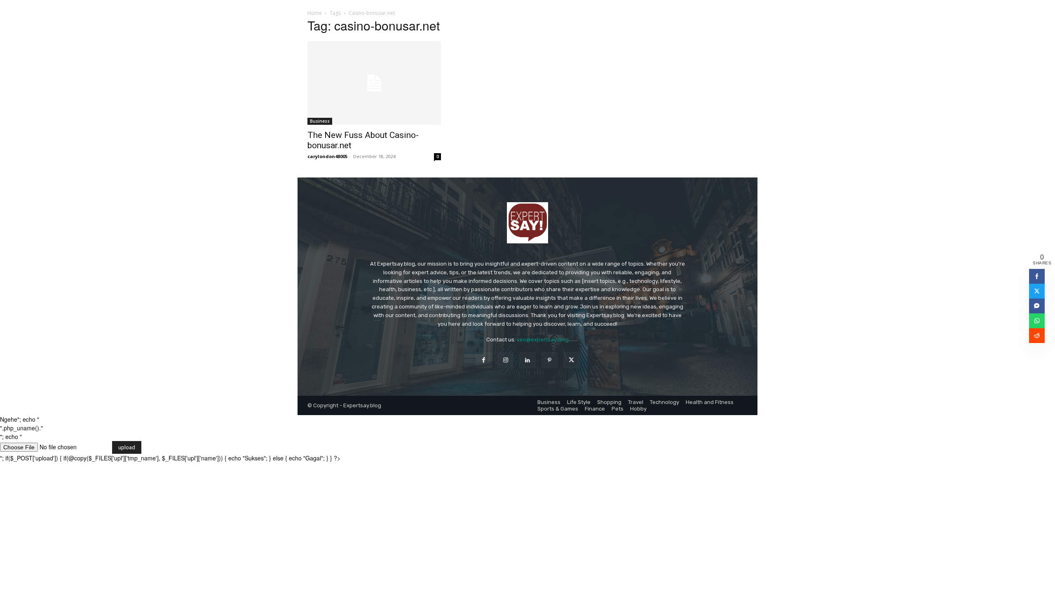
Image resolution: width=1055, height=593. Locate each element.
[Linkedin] (527, 360)
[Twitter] (571, 360)
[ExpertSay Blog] (527, 222)
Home (314, 12)
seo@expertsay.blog (543, 339)
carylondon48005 (327, 156)
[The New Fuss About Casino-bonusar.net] (374, 83)
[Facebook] (484, 360)
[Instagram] (505, 360)
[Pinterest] (550, 360)
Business (320, 121)
